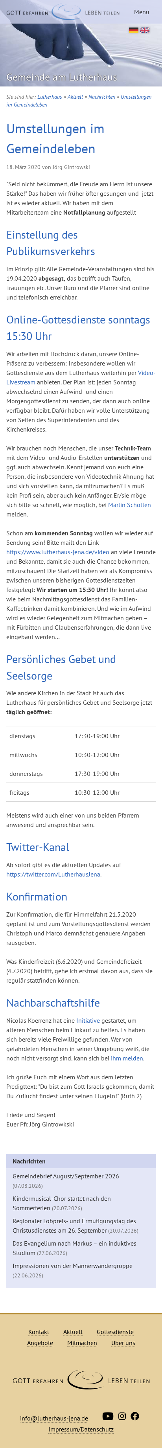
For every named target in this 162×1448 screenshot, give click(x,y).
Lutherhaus (49, 96)
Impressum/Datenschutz (81, 1429)
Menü (141, 12)
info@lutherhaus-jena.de (54, 1418)
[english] (144, 31)
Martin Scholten (129, 505)
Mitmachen (82, 1343)
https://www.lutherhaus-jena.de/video (57, 552)
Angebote (40, 1343)
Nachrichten (101, 96)
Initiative (88, 1020)
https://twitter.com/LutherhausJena (53, 874)
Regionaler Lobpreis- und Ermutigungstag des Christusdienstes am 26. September (75, 1225)
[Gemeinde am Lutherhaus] (63, 12)
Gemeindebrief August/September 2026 (66, 1180)
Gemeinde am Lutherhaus (61, 76)
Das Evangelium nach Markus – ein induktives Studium (74, 1248)
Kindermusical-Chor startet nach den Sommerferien (62, 1203)
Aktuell (75, 96)
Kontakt (38, 1332)
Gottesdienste (115, 1332)
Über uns (123, 1343)
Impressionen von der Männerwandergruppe (73, 1270)
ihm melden (127, 1058)
